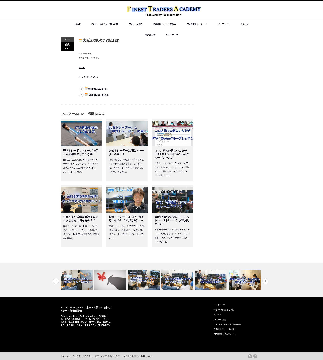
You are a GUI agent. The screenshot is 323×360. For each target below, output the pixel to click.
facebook (255, 356)
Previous (56, 281)
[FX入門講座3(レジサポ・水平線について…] (110, 280)
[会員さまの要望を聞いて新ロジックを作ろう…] (178, 280)
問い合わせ (150, 35)
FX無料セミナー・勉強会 (164, 24)
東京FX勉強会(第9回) (97, 89)
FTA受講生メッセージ (197, 24)
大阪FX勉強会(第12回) (98, 95)
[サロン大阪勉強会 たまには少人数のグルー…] (144, 280)
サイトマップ (172, 35)
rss (250, 356)
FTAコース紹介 (136, 24)
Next (265, 281)
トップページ (219, 305)
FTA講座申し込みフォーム (225, 334)
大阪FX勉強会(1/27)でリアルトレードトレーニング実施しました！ (172, 220)
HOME (78, 24)
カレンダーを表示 (88, 77)
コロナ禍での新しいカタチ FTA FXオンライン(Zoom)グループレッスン (172, 154)
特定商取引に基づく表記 (224, 310)
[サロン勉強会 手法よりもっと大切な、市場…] (77, 280)
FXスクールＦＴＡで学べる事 (104, 24)
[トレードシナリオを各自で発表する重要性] (211, 280)
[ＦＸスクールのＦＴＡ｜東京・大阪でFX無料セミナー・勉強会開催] (164, 15)
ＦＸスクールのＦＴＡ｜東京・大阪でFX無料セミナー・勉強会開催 (103, 356)
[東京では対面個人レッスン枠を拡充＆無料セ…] (245, 280)
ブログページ (224, 24)
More (82, 67)
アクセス (244, 24)
